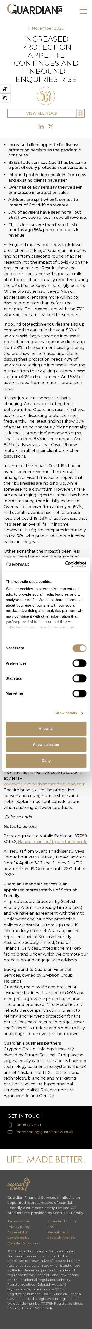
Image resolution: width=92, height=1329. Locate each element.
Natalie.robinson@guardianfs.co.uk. (52, 841)
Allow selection (46, 744)
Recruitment (57, 1232)
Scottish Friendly (61, 1237)
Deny (46, 760)
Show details (65, 713)
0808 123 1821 (29, 1125)
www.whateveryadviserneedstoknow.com (44, 784)
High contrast (5, 98)
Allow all (46, 729)
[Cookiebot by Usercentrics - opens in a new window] (65, 564)
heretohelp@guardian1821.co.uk (45, 1132)
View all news (41, 113)
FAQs (51, 1227)
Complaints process (23, 1243)
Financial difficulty (62, 1221)
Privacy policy (18, 1227)
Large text (5, 89)
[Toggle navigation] (82, 11)
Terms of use (18, 1221)
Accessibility (17, 1232)
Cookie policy (18, 1237)
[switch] (79, 663)
